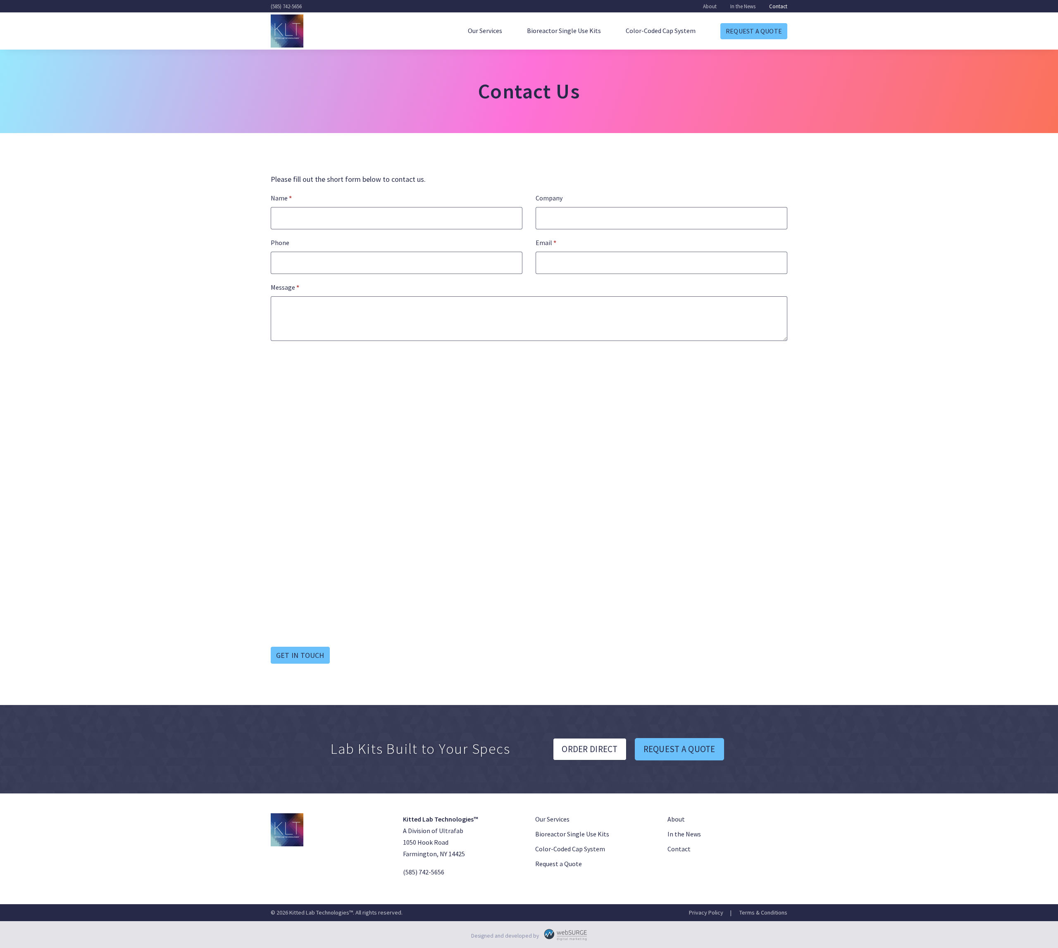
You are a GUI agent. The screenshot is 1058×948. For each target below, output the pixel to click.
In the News (742, 6)
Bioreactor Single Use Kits (564, 30)
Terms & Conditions (763, 912)
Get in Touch (300, 655)
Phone (280, 242)
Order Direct (589, 749)
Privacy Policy (706, 912)
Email (546, 242)
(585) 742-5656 (286, 6)
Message (285, 287)
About (710, 6)
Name (281, 198)
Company (549, 198)
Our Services (485, 30)
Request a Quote (754, 31)
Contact (778, 6)
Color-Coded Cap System (661, 30)
